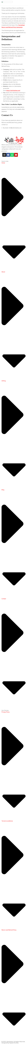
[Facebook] (8, 155)
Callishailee (9, 1041)
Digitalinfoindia (13, 1043)
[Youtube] (16, 155)
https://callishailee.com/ (13, 90)
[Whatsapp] (12, 155)
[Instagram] (4, 155)
